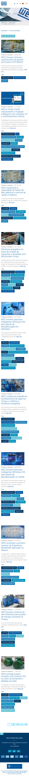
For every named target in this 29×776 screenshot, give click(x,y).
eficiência (18, 140)
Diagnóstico (19, 511)
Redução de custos (19, 218)
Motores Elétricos (7, 77)
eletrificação (5, 275)
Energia (17, 571)
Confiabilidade (21, 211)
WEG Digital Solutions (8, 134)
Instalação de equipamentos (10, 577)
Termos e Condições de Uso (10, 772)
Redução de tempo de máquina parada (13, 146)
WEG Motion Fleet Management (10, 156)
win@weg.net (16, 746)
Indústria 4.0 (19, 358)
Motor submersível (20, 77)
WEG (3, 3)
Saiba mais (13, 128)
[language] (23, 3)
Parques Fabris (14, 698)
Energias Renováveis (15, 632)
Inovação (16, 287)
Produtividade (6, 149)
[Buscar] (20, 3)
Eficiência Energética (8, 272)
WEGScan (5, 342)
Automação (15, 149)
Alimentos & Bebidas (7, 291)
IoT (17, 134)
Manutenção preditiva (8, 153)
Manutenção (5, 278)
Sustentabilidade (6, 287)
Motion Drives (20, 272)
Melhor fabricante (7, 218)
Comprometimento (7, 701)
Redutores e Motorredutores (10, 431)
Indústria (4, 221)
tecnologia (5, 208)
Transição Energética (8, 583)
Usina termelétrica (7, 571)
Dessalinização (14, 342)
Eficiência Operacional (8, 368)
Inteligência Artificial (7, 355)
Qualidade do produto (8, 211)
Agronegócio (5, 143)
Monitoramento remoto (8, 137)
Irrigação (20, 137)
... (21, 724)
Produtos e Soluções (7, 55)
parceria (4, 632)
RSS (18, 772)
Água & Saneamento (7, 140)
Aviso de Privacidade (6, 771)
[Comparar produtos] (17, 3)
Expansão (20, 498)
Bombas (4, 80)
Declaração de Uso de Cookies (19, 771)
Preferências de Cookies (16, 766)
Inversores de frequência (16, 214)
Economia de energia (17, 275)
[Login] (14, 3)
